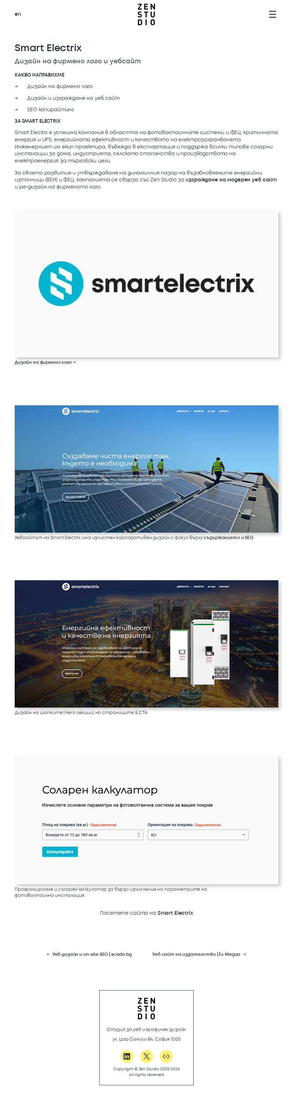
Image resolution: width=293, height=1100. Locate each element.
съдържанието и (228, 538)
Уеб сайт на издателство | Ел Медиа (196, 955)
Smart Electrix (175, 913)
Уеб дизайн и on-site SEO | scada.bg (92, 955)
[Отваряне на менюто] (272, 14)
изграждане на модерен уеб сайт (231, 179)
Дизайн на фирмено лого (43, 363)
